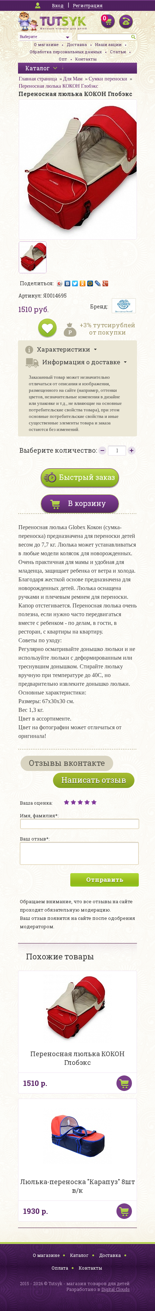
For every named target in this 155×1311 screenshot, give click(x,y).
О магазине (46, 44)
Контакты (86, 59)
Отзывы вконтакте (67, 763)
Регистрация (87, 5)
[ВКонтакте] (67, 283)
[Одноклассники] (83, 283)
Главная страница (38, 79)
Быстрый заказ (87, 477)
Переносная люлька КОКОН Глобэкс (58, 86)
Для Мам (73, 79)
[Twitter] (75, 283)
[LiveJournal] (98, 283)
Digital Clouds (115, 1289)
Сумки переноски (108, 79)
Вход (57, 5)
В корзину (87, 503)
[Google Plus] (105, 283)
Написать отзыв (93, 780)
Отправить (104, 879)
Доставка (77, 44)
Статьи (118, 51)
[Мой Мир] (90, 283)
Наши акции (108, 44)
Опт (63, 59)
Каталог (79, 1255)
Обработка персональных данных (66, 51)
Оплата (60, 1268)
